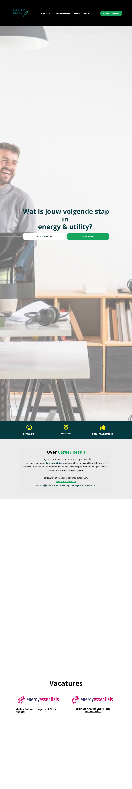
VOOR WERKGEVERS (62, 13)
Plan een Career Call (111, 13)
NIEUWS (77, 13)
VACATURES (45, 13)
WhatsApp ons (88, 236)
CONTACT (88, 13)
